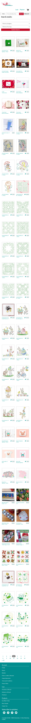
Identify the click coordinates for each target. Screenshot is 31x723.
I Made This (4, 706)
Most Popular (5, 703)
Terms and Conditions (7, 680)
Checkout (4, 694)
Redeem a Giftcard (6, 692)
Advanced (26, 13)
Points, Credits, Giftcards (8, 675)
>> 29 (3, 660)
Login (16, 9)
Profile (3, 667)
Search (21, 14)
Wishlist (4, 673)
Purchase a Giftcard (6, 689)
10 (10, 658)
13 (21, 658)
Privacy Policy (5, 683)
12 (17, 658)
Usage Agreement (6, 678)
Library (3, 670)
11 (13, 658)
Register (22, 9)
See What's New (6, 700)
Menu (3, 13)
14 (24, 658)
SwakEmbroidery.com (12, 4)
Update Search (15, 29)
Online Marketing (25, 718)
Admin (3, 719)
